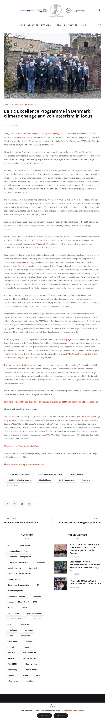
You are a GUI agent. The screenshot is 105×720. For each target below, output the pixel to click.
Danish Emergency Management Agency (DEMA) (45, 133)
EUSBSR (10, 608)
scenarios (11, 658)
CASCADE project (65, 339)
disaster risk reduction (16, 596)
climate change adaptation (18, 585)
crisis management (66, 480)
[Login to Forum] (99, 10)
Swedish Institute (31, 670)
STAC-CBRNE (12, 664)
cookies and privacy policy (73, 711)
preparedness (12, 641)
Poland (10, 636)
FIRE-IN (24, 608)
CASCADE (32, 568)
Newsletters (25, 624)
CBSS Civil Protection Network (19, 480)
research (28, 647)
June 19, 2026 (75, 557)
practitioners (26, 636)
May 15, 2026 (74, 587)
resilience (11, 653)
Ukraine (25, 675)
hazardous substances (16, 619)
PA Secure (29, 630)
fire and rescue (13, 613)
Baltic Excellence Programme (18, 474)
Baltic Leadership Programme (50, 474)
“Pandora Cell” (42, 244)
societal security (29, 658)
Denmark (86, 480)
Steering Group (31, 664)
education (37, 596)
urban (38, 675)
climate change (45, 480)
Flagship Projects (28, 104)
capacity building (76, 474)
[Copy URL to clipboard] (29, 503)
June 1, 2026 (74, 574)
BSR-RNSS (41, 562)
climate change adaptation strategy (19, 262)
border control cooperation (18, 562)
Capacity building (11, 104)
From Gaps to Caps (34, 613)
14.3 (8, 545)
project (29, 641)
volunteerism (12, 486)
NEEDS (9, 624)
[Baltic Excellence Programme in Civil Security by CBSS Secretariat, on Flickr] (24, 464)
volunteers (30, 681)
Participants (12, 630)
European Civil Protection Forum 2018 (22, 602)
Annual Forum (24, 545)
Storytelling (12, 670)
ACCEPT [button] (44, 716)
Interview (37, 619)
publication (11, 647)
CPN (38, 585)
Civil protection (13, 579)
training (10, 675)
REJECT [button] (61, 716)
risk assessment (29, 653)
